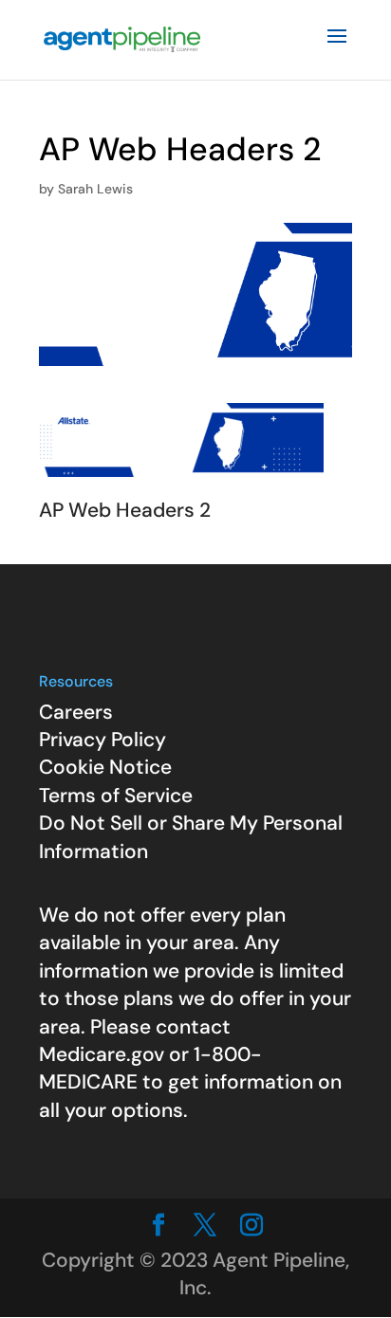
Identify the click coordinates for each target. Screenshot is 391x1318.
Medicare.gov (101, 1054)
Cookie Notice (105, 767)
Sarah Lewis (95, 188)
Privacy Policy (102, 739)
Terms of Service (116, 795)
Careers (76, 712)
